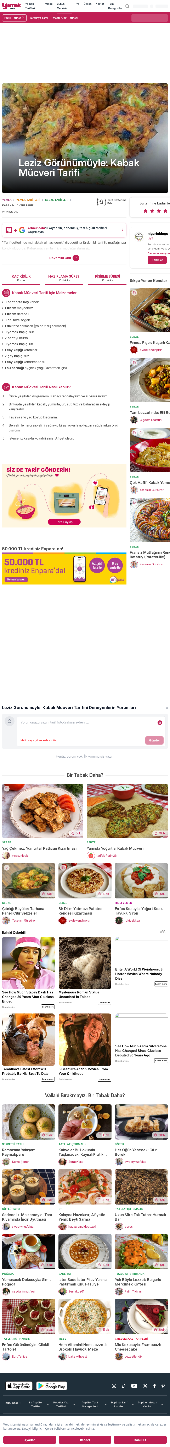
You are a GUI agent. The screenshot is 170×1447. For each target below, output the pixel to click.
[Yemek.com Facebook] (154, 1386)
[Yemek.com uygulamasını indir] (19, 1385)
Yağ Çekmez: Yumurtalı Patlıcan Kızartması (39, 848)
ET (60, 1209)
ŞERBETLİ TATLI (13, 1144)
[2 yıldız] (152, 211)
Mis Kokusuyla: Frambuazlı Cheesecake (138, 1346)
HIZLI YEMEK (123, 902)
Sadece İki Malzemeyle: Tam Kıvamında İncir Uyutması (27, 1217)
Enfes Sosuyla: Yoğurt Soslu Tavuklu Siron (139, 910)
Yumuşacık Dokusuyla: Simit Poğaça (26, 1281)
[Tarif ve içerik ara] (127, 6)
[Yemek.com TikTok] (123, 1386)
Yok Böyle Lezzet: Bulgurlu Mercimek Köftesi (138, 1281)
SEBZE (134, 336)
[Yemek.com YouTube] (134, 1386)
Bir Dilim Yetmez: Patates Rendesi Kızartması (80, 910)
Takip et (157, 259)
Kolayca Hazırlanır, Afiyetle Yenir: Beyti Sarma (81, 1217)
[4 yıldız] (165, 211)
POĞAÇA (8, 1273)
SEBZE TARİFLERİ (56, 199)
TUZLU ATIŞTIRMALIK (129, 1273)
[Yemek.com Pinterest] (163, 1386)
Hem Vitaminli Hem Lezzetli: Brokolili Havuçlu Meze (82, 1346)
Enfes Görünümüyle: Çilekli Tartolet (25, 1346)
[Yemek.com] (11, 6)
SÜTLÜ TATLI (11, 1209)
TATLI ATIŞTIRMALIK (72, 1144)
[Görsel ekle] (160, 722)
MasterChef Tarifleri (65, 17)
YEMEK (7, 199)
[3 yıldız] (159, 211)
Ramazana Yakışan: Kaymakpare (18, 1152)
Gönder (154, 740)
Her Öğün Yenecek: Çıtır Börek (136, 1152)
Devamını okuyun (159, 253)
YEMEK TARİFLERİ (28, 199)
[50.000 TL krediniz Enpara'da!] (64, 568)
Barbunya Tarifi (38, 17)
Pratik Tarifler (12, 17)
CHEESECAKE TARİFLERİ (131, 1338)
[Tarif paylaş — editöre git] (64, 493)
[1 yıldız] (145, 211)
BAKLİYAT (65, 1273)
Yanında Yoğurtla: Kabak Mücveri (115, 848)
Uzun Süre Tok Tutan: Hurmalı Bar (140, 1217)
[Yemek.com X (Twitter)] (145, 1386)
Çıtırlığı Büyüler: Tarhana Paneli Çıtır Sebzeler (23, 910)
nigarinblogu (158, 234)
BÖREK (119, 1144)
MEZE (62, 1338)
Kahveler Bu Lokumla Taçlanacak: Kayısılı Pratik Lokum (80, 1152)
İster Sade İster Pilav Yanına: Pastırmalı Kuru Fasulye (83, 1281)
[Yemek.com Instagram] (114, 1386)
